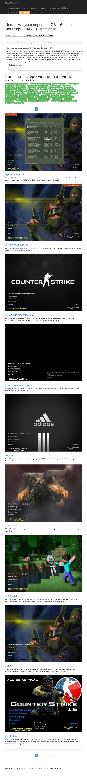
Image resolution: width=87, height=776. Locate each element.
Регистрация (24, 12)
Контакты (43, 8)
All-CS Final (12, 736)
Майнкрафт (12, 595)
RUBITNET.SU (11, 2)
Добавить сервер (14, 8)
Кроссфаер (11, 525)
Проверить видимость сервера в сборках (39, 35)
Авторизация (12, 12)
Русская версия (14, 174)
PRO (8, 666)
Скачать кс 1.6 (40, 769)
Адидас (9, 455)
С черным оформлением (20, 315)
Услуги (25, 8)
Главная (11, 43)
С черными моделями (18, 385)
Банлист (34, 8)
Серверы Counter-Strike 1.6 (59, 8)
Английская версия (16, 244)
